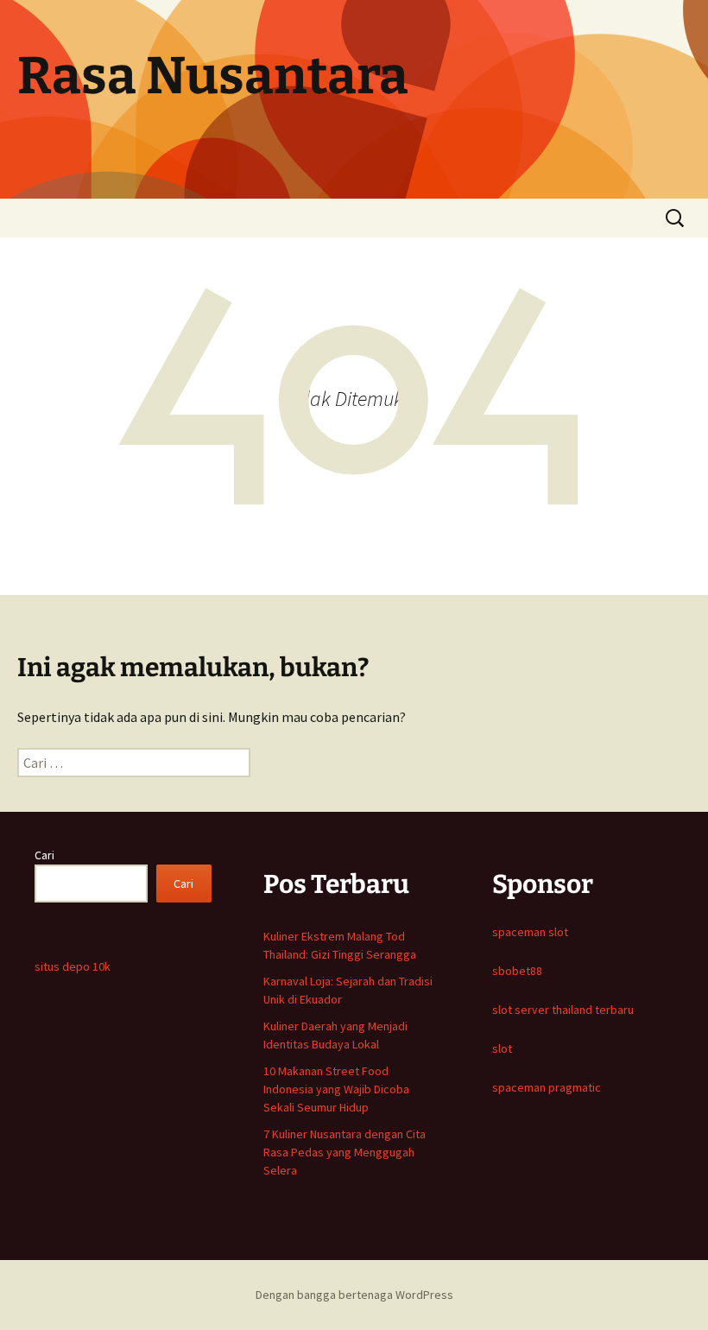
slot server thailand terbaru (563, 1009)
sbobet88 (517, 970)
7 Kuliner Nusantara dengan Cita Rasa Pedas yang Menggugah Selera (344, 1152)
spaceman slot (530, 932)
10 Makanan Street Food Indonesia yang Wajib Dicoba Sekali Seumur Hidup (336, 1089)
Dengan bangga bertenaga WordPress (354, 1294)
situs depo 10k (73, 966)
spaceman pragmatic (546, 1087)
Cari (44, 855)
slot (502, 1048)
